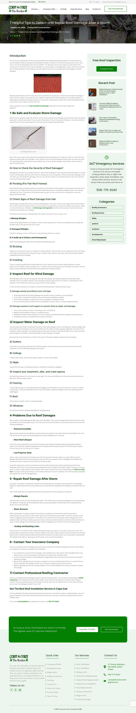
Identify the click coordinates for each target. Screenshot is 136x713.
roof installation (23, 601)
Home (12, 32)
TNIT (80, 709)
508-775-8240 (54, 601)
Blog (87, 9)
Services (34, 9)
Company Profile (49, 9)
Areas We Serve (76, 9)
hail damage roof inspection (43, 208)
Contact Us (96, 9)
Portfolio (63, 9)
